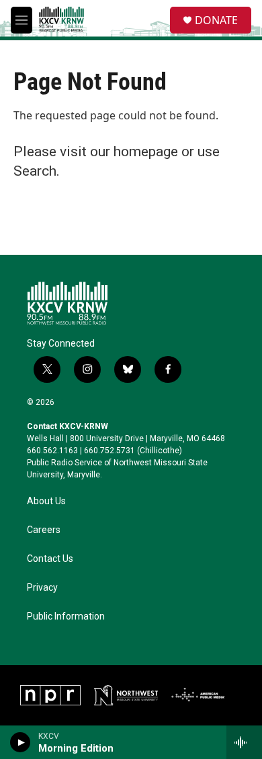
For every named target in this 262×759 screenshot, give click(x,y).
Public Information (66, 616)
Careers (43, 530)
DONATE (216, 20)
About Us (46, 501)
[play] (20, 742)
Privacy (42, 588)
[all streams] (244, 742)
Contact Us (50, 559)
